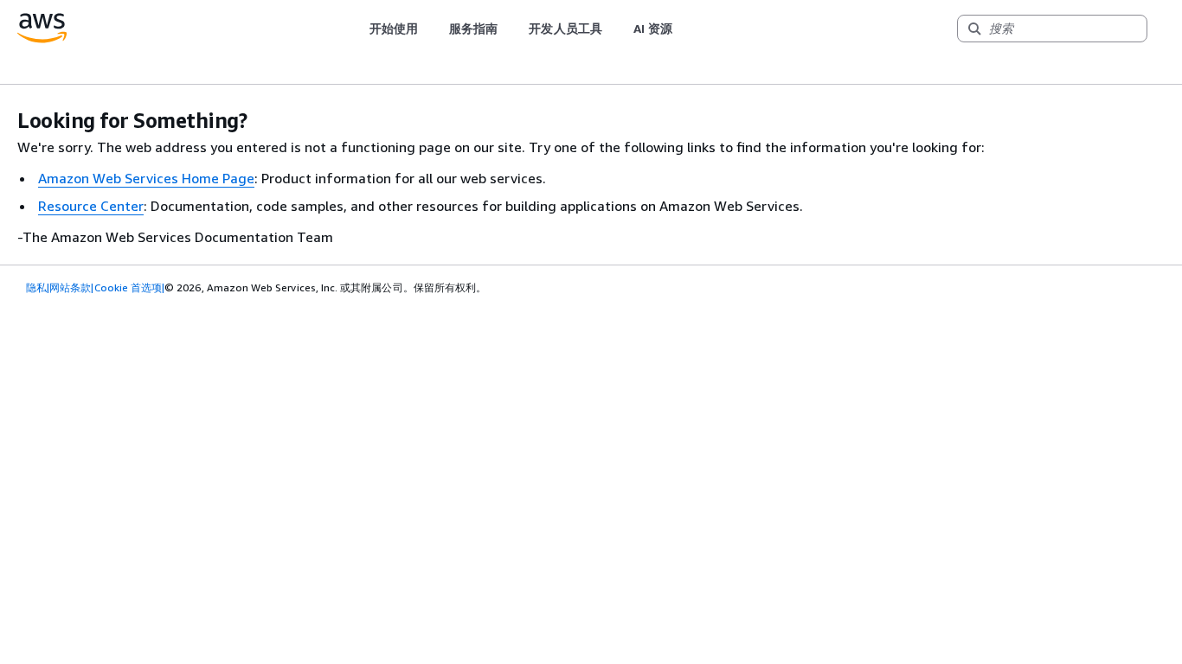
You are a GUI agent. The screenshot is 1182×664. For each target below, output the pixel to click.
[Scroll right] (686, 28)
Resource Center (91, 205)
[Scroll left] (356, 28)
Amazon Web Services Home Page (146, 178)
